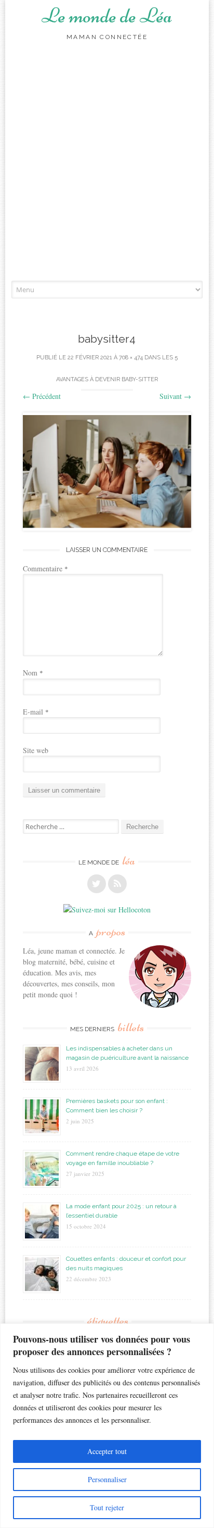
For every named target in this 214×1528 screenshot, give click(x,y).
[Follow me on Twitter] (96, 883)
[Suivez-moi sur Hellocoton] (107, 910)
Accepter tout (107, 1451)
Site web (35, 750)
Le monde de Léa (107, 15)
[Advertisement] (107, 168)
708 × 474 (131, 357)
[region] (107, 1425)
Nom (33, 673)
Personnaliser (107, 1479)
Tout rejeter (107, 1507)
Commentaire (45, 568)
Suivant (175, 396)
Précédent (42, 396)
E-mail (36, 712)
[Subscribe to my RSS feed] (117, 883)
